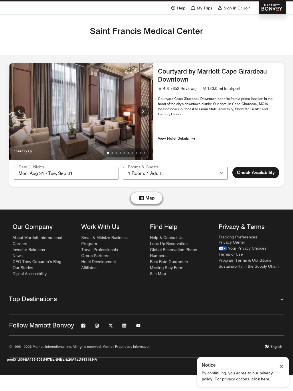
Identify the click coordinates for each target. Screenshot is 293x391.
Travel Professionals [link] (99, 249)
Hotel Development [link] (98, 261)
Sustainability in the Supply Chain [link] (249, 266)
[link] (177, 89)
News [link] (18, 255)
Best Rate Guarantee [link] (169, 261)
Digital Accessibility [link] (30, 273)
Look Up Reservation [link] (169, 243)
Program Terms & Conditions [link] (245, 260)
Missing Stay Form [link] (166, 267)
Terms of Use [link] (231, 254)
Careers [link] (20, 243)
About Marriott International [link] (37, 237)
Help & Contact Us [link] (166, 237)
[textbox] (66, 173)
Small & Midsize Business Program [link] (104, 240)
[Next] (143, 111)
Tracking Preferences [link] (238, 237)
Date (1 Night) (31, 167)
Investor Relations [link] (29, 249)
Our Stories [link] (23, 267)
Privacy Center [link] (232, 242)
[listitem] (81, 111)
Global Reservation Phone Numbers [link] (173, 252)
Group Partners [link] (95, 255)
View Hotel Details (173, 138)
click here (260, 379)
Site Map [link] (158, 273)
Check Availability (256, 172)
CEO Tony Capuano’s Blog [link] (37, 261)
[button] (221, 173)
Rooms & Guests (143, 167)
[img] (23, 150)
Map (150, 198)
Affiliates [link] (88, 267)
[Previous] (19, 111)
